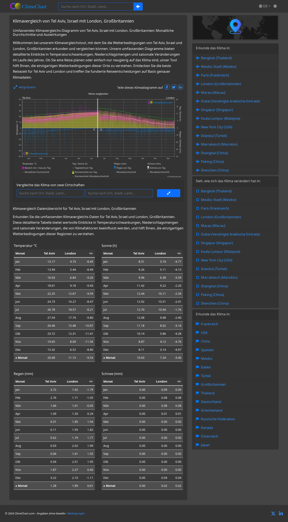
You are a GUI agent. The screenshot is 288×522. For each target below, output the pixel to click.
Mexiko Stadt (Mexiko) (218, 66)
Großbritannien (213, 384)
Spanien (207, 350)
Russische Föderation (218, 419)
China (205, 341)
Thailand (208, 393)
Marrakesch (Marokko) (219, 144)
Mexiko (207, 358)
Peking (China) (212, 161)
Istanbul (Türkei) (214, 135)
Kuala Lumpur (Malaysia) (220, 118)
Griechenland (211, 410)
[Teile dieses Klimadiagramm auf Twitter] (173, 87)
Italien (206, 367)
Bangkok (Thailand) (216, 58)
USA (204, 332)
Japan (205, 445)
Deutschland (211, 401)
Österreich (209, 436)
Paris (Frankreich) (215, 75)
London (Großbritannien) (221, 84)
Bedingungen (76, 513)
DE (265, 6)
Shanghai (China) (214, 153)
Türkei (206, 375)
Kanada (207, 427)
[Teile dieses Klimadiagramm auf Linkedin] (180, 87)
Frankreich (209, 324)
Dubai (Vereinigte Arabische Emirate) (230, 101)
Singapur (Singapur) (217, 109)
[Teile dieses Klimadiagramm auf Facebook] (167, 87)
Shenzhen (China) (215, 170)
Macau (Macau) (213, 92)
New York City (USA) (216, 127)
